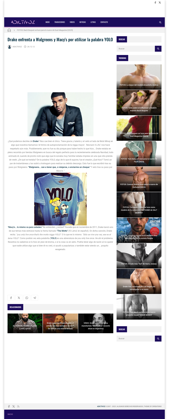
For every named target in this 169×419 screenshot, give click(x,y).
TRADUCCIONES (59, 22)
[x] (160, 2)
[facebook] (155, 2)
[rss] (18, 406)
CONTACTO (104, 22)
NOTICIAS (82, 22)
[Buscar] (160, 22)
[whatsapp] (26, 298)
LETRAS (93, 22)
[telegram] (34, 298)
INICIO (48, 22)
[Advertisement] (84, 11)
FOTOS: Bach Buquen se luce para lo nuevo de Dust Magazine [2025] (45, 29)
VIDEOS (72, 22)
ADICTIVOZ (17, 47)
